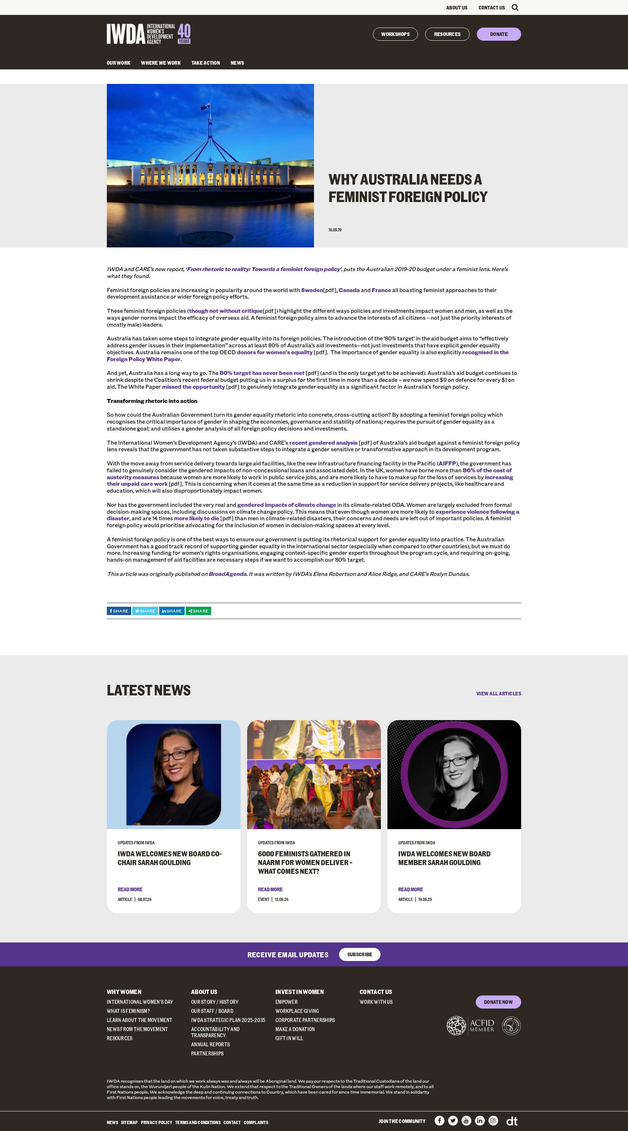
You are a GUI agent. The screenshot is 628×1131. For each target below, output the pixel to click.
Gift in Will (289, 1038)
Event (263, 899)
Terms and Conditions (198, 1122)
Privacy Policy (156, 1122)
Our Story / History (215, 1002)
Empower (286, 1002)
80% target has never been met (262, 372)
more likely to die (196, 518)
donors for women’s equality (275, 352)
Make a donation (295, 1029)
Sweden (312, 290)
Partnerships (207, 1053)
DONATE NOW (498, 1001)
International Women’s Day (140, 1002)
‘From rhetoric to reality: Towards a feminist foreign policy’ (263, 268)
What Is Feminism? (128, 1011)
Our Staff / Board (212, 1011)
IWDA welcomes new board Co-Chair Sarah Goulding (170, 858)
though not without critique (226, 310)
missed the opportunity (193, 386)
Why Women (124, 991)
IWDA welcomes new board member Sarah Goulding (444, 858)
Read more (130, 889)
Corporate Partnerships (305, 1020)
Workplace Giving (297, 1011)
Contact (232, 1122)
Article (125, 899)
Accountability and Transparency (215, 1032)
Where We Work (161, 62)
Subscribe (360, 954)
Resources (447, 34)
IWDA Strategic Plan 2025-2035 (228, 1020)
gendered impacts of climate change (286, 504)
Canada (349, 290)
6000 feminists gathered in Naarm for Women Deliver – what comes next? (305, 862)
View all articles (499, 693)
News (237, 62)
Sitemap (129, 1122)
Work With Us (376, 1002)
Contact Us (492, 7)
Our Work (118, 62)
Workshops (395, 34)
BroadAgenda (227, 573)
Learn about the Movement (139, 1020)
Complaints (256, 1122)
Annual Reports (210, 1044)
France (381, 290)
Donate (499, 34)
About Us (456, 7)
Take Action (206, 62)
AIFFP (447, 463)
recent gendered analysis (323, 442)
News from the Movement (137, 1029)
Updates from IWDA (136, 842)
